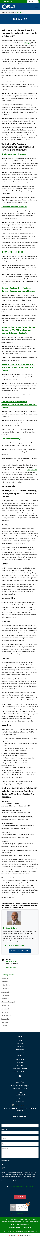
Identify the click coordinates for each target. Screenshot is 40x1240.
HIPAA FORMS (20, 1213)
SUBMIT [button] (20, 1197)
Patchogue (27, 43)
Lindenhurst (20, 1059)
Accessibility (27, 1227)
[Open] (37, 7)
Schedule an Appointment (20, 951)
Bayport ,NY (5, 1009)
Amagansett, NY (6, 1016)
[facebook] (20, 1076)
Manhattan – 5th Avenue (20, 1072)
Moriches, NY (5, 988)
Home (3, 12)
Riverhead (20, 1065)
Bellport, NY (5, 1005)
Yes (4, 1164)
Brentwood (20, 1047)
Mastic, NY (4, 1026)
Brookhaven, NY (6, 1022)
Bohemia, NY (5, 999)
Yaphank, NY (5, 1019)
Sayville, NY (4, 978)
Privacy (18, 1227)
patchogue (11, 12)
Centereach (20, 1050)
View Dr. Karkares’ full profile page (14, 945)
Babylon (20, 1043)
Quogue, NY (5, 992)
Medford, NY (5, 995)
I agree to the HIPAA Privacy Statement (21, 1187)
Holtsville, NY (5, 985)
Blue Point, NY (5, 1012)
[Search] (38, 1)
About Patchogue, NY (8, 1002)
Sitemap (12, 1227)
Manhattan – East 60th (20, 1069)
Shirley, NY (4, 982)
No (4, 1168)
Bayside (20, 1040)
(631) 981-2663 (32, 470)
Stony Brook (20, 1053)
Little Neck (20, 1056)
